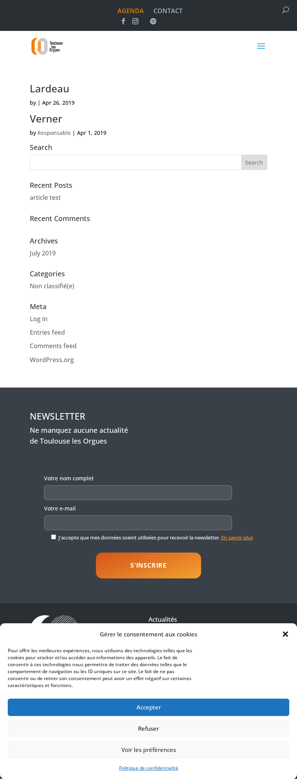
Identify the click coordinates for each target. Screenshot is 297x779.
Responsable (54, 132)
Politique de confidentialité (148, 768)
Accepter (149, 707)
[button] (285, 634)
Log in (39, 319)
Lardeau (49, 88)
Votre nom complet (69, 478)
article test (45, 197)
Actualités (162, 619)
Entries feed (47, 332)
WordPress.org (52, 359)
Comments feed (53, 346)
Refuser (148, 728)
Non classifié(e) (52, 286)
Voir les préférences (148, 749)
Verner (46, 119)
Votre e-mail (60, 508)
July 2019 (43, 253)
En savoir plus (237, 537)
